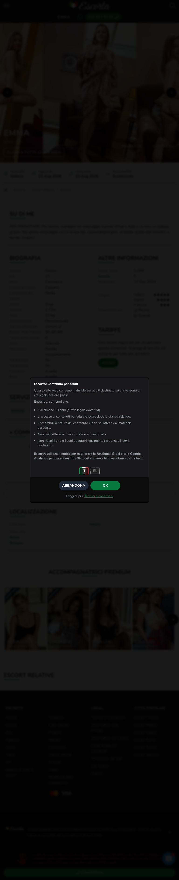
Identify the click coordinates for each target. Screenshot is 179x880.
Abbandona (73, 485)
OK (105, 485)
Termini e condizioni (98, 496)
